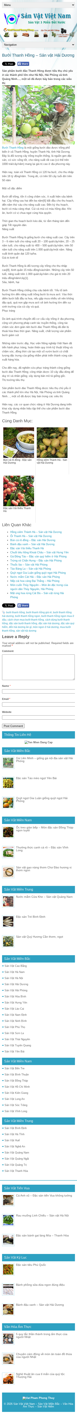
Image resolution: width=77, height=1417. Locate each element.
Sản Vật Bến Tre (14, 1068)
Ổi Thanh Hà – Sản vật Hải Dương (31, 536)
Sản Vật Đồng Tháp (16, 1080)
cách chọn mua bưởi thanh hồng (26, 619)
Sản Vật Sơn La (14, 1033)
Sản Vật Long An (15, 1099)
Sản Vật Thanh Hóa (16, 1170)
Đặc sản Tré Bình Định (30, 916)
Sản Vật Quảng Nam (17, 1152)
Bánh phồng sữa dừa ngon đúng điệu (40, 1284)
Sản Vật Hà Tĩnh (14, 1134)
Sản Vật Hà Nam (15, 972)
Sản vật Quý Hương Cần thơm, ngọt (39, 936)
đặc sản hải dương (49, 623)
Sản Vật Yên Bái (14, 1051)
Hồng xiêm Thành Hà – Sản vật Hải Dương (36, 532)
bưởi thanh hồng (15, 612)
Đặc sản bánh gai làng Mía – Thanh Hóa (42, 1235)
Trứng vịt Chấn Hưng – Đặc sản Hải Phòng (36, 560)
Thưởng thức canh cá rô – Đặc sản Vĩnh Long (42, 849)
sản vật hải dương (26, 630)
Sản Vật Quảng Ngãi (17, 1158)
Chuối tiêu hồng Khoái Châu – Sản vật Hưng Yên (39, 552)
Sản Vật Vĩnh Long (16, 1111)
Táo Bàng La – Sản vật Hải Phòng (30, 568)
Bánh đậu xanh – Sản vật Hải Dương (32, 544)
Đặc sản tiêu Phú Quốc (31, 1264)
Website (6, 712)
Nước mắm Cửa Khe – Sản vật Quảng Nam (44, 896)
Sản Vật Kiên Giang (16, 1092)
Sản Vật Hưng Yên (16, 1002)
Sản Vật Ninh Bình (16, 1020)
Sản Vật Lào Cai (14, 1008)
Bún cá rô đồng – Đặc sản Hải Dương (32, 540)
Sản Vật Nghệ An (15, 1146)
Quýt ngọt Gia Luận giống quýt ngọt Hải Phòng (38, 572)
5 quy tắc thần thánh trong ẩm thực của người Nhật (41, 1335)
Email (6, 699)
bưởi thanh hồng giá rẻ (39, 612)
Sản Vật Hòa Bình (15, 996)
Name (6, 686)
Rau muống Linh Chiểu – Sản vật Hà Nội (42, 1215)
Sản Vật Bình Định (16, 1128)
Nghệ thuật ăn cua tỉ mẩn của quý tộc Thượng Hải (40, 1375)
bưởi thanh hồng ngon (27, 616)
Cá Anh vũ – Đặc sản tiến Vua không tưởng (44, 1195)
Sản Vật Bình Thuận (17, 1074)
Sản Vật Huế (12, 1140)
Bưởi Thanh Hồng (12, 147)
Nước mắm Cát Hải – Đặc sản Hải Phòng (35, 576)
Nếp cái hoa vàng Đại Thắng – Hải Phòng (34, 580)
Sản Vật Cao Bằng (16, 965)
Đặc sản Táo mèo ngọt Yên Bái (36, 778)
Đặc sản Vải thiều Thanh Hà (27, 548)
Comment (8, 651)
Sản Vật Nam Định (16, 1014)
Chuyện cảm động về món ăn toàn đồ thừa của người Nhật (44, 1355)
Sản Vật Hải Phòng (16, 990)
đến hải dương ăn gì (20, 627)
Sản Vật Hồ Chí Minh (17, 1086)
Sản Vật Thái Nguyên (17, 1039)
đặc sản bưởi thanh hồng (23, 623)
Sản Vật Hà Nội (14, 978)
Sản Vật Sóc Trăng (16, 1105)
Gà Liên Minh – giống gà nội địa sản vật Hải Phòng (44, 759)
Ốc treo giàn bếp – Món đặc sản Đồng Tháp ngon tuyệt (44, 829)
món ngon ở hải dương (46, 627)
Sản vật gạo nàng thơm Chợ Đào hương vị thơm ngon (43, 869)
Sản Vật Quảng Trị (16, 1164)
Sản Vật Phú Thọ (15, 1027)
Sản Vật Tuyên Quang (18, 1045)
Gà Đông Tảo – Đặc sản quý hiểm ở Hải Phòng (38, 556)
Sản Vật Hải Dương (16, 984)
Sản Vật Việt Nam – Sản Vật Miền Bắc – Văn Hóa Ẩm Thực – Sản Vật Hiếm (43, 1405)
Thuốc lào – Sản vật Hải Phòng (28, 564)
